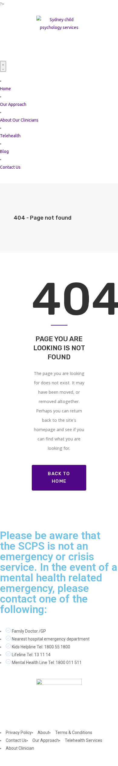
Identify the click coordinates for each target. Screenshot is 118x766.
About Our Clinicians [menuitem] (19, 120)
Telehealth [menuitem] (10, 135)
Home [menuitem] (5, 88)
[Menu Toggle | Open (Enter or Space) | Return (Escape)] (3, 66)
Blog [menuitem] (4, 151)
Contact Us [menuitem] (10, 167)
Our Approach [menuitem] (13, 104)
